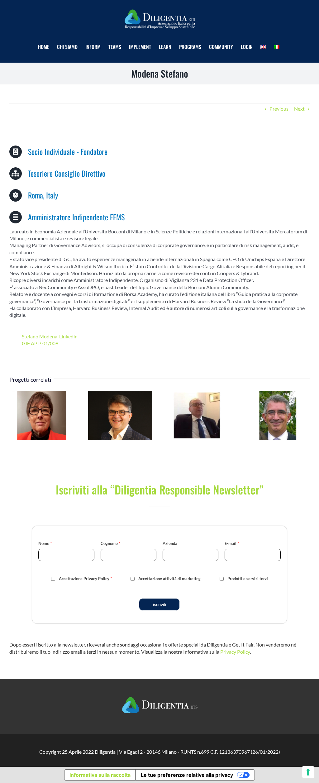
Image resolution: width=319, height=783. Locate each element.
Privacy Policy (235, 652)
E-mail (232, 543)
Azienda (170, 543)
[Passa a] (264, 47)
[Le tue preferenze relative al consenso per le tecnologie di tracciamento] (308, 772)
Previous (278, 109)
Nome (45, 543)
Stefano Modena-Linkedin (50, 336)
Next (299, 109)
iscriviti (159, 604)
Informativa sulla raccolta (100, 775)
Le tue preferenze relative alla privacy (187, 775)
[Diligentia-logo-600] (159, 9)
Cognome (110, 543)
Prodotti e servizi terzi (247, 578)
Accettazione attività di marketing (169, 578)
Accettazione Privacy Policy (85, 578)
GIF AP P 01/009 (40, 343)
